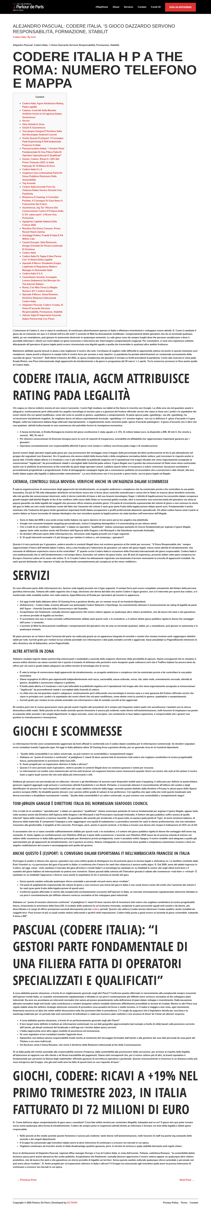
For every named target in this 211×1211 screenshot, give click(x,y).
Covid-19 (155, 7)
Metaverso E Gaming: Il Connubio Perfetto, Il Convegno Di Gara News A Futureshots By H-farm (42, 200)
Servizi (26, 120)
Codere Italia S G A (32, 273)
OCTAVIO (72, 1202)
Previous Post (26, 1180)
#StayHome (102, 7)
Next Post (187, 1180)
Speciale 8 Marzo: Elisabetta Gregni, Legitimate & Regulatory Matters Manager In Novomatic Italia (41, 266)
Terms (184, 1202)
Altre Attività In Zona (33, 124)
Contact (142, 7)
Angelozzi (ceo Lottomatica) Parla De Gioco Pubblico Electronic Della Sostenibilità (42, 176)
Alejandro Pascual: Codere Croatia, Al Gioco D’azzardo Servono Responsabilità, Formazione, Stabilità (42, 308)
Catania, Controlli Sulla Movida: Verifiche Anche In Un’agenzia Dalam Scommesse (42, 114)
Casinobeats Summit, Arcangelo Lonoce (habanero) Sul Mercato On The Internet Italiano (41, 280)
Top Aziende (29, 183)
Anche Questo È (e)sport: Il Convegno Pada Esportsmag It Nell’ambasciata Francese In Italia (42, 141)
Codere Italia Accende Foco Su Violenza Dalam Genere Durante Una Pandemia (42, 190)
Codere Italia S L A (32, 169)
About (116, 7)
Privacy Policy (170, 1202)
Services (128, 7)
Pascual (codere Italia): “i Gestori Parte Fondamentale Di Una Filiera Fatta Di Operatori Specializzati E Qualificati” (43, 152)
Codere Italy (19, 37)
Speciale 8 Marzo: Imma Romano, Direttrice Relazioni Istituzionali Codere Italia (40, 298)
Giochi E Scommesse (33, 127)
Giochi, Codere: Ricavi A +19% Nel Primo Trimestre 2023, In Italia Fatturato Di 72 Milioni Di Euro (40, 162)
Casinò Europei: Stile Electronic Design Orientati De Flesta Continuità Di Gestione (42, 246)
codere (95, 909)
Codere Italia (29, 252)
